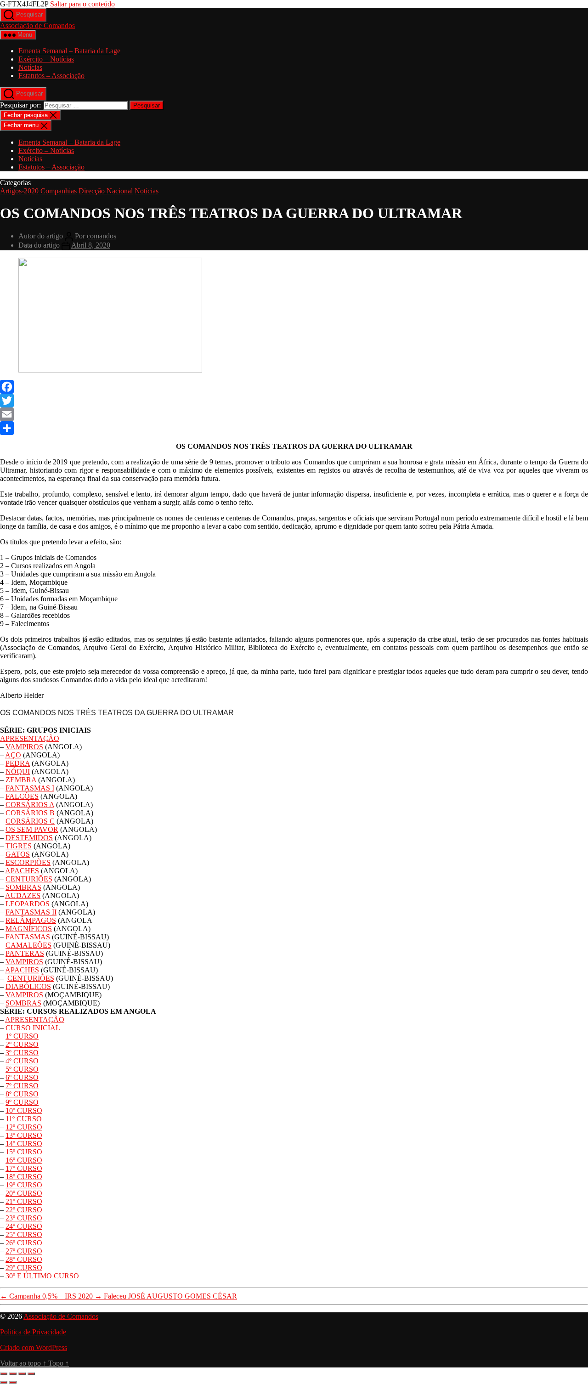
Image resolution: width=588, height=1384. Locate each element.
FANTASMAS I (30, 788)
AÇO (13, 755)
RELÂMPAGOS (31, 920)
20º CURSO (24, 1193)
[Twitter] (294, 400)
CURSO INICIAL (33, 1028)
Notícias (30, 67)
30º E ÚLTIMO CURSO (42, 1276)
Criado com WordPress (33, 1347)
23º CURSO (24, 1218)
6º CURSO (22, 1077)
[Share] (294, 428)
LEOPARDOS (28, 904)
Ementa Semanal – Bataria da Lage (69, 51)
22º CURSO (24, 1210)
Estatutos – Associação (51, 75)
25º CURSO (24, 1234)
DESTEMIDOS (29, 838)
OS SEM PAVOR (32, 829)
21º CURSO (24, 1201)
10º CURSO (24, 1110)
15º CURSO (24, 1152)
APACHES (22, 871)
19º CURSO (24, 1185)
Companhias (58, 191)
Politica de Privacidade (33, 1332)
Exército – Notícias (46, 59)
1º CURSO (22, 1036)
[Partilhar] (22, 1374)
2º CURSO (22, 1044)
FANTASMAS (28, 937)
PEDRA (18, 763)
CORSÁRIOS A (30, 804)
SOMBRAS (23, 887)
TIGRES (19, 846)
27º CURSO (24, 1251)
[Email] (294, 414)
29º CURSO (24, 1267)
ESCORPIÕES (28, 862)
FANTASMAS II (31, 912)
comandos (101, 236)
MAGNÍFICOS (29, 928)
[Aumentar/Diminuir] (3, 1374)
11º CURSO (24, 1119)
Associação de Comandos (37, 25)
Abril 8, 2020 (90, 245)
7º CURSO (22, 1086)
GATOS (18, 854)
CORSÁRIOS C (30, 821)
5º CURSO (22, 1069)
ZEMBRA (21, 780)
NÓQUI (18, 771)
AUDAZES (22, 895)
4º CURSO (22, 1061)
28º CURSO (24, 1259)
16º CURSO (24, 1160)
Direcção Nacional (106, 191)
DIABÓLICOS (28, 986)
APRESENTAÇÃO (29, 738)
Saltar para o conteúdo (82, 4)
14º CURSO (24, 1143)
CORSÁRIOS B (30, 813)
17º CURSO (24, 1168)
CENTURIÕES (29, 879)
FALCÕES (22, 796)
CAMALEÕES (28, 945)
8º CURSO (22, 1094)
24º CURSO (24, 1226)
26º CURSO (24, 1243)
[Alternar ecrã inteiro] (13, 1374)
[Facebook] (294, 387)
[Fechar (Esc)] (31, 1374)
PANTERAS (25, 953)
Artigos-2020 (19, 191)
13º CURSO (24, 1135)
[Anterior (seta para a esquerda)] (3, 1382)
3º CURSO (22, 1052)
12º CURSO (24, 1127)
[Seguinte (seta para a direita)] (13, 1382)
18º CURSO (24, 1177)
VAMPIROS (24, 747)
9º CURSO (22, 1102)
